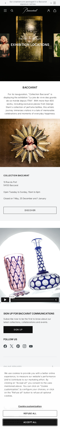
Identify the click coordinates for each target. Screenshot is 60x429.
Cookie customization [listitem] (30, 406)
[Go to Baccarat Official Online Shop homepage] (30, 10)
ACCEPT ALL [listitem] (30, 422)
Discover (30, 210)
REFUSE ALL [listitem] (30, 413)
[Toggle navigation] (5, 10)
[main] (30, 157)
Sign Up (18, 329)
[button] (5, 3)
